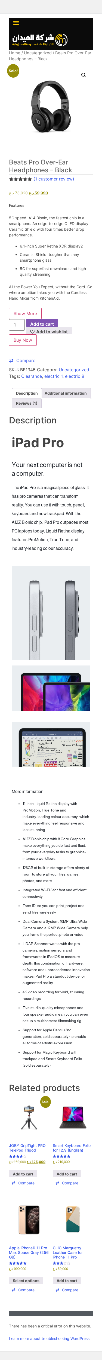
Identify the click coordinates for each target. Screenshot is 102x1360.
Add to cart (42, 324)
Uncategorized (38, 52)
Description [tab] (27, 393)
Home (14, 52)
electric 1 (53, 376)
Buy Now (23, 340)
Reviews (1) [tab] (27, 403)
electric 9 (74, 376)
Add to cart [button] (23, 1174)
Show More (25, 313)
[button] (15, 22)
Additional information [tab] (66, 393)
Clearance (31, 376)
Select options (26, 1280)
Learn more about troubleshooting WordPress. (50, 1338)
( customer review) (53, 179)
